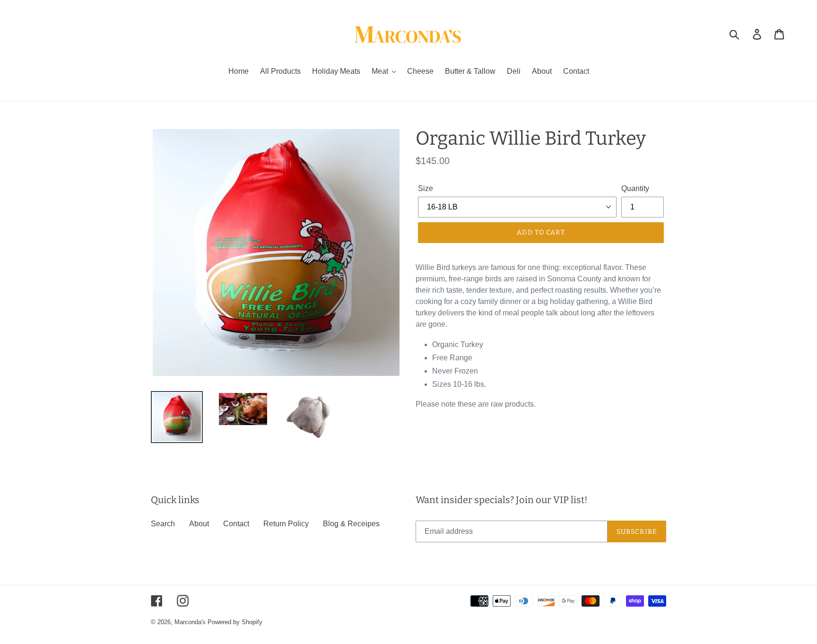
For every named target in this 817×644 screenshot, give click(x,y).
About (199, 524)
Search (163, 524)
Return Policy (286, 524)
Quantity (635, 188)
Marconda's (190, 622)
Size (425, 188)
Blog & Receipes (351, 524)
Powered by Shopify (235, 622)
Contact (236, 524)
